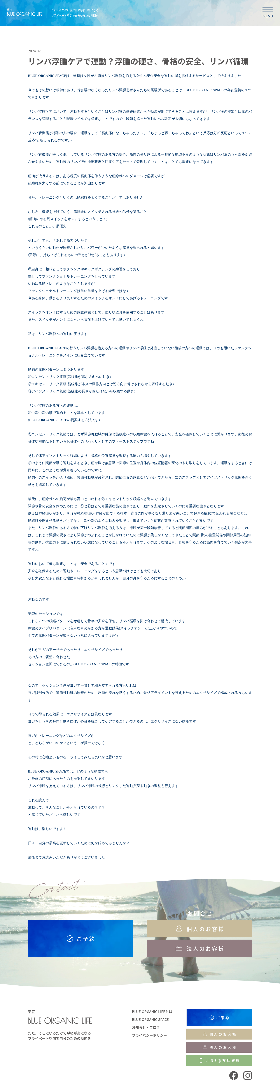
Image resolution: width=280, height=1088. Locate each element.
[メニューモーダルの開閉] (267, 12)
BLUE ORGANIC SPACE (150, 1019)
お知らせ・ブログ (146, 1027)
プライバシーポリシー (149, 1035)
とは (152, 1011)
